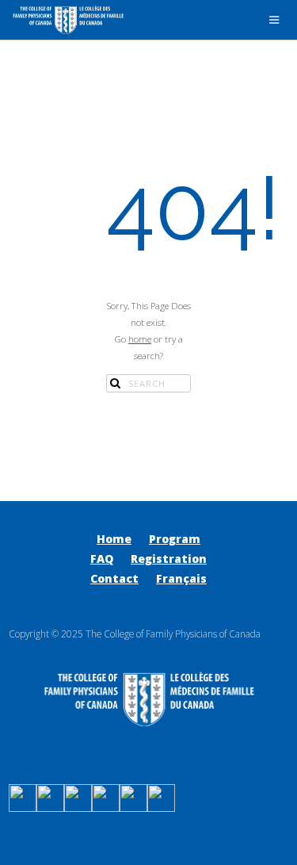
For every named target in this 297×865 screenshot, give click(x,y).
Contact (114, 578)
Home (114, 538)
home (139, 339)
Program (174, 538)
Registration (169, 558)
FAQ (101, 558)
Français (181, 578)
